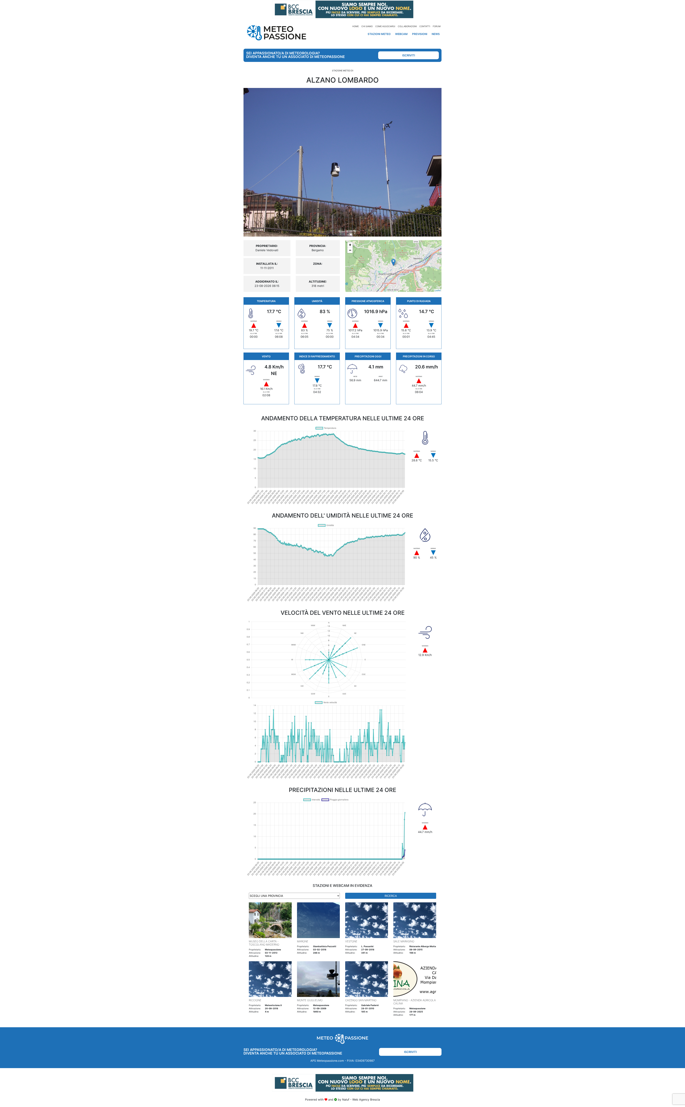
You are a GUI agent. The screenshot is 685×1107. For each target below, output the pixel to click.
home (355, 26)
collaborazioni (407, 26)
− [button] (350, 250)
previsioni (419, 34)
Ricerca (391, 896)
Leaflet (438, 290)
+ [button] (350, 245)
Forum (437, 26)
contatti (424, 26)
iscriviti (408, 55)
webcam (401, 34)
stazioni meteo (379, 34)
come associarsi (385, 26)
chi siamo (367, 26)
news (436, 34)
